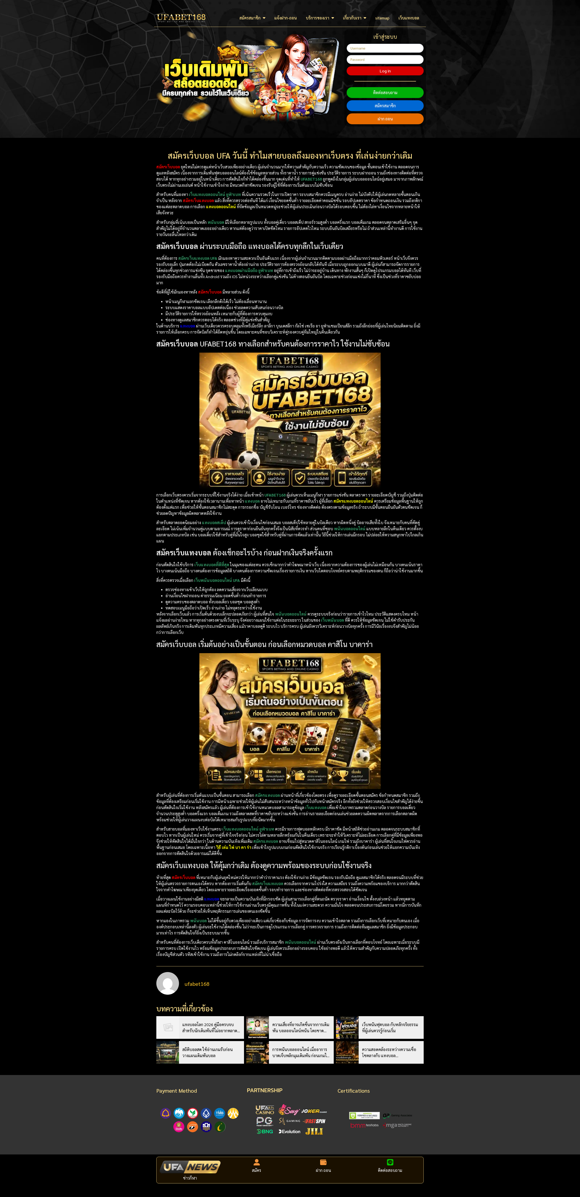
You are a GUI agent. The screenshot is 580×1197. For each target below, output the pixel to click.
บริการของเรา (317, 17)
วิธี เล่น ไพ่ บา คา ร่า (233, 847)
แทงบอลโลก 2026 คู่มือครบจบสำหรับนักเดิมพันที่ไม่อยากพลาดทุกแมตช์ (209, 1028)
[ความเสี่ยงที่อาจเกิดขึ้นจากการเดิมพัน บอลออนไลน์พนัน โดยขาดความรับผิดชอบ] (257, 1027)
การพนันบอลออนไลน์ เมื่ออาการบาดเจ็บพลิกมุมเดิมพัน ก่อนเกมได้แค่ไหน (300, 1052)
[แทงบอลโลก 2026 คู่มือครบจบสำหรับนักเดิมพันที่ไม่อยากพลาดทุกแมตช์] (167, 1027)
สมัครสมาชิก (250, 17)
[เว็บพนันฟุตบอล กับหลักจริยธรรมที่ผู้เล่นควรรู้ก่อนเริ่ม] (347, 1027)
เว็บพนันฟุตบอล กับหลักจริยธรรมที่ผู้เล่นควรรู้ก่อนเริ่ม (390, 1027)
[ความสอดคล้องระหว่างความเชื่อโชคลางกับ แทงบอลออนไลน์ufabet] (347, 1052)
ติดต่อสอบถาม (385, 92)
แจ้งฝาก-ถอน (285, 17)
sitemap (382, 17)
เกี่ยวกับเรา (352, 17)
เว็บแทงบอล (409, 17)
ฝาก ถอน (385, 118)
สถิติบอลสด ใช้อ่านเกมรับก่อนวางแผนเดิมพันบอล (207, 1052)
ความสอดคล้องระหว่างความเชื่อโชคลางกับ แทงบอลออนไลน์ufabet (389, 1052)
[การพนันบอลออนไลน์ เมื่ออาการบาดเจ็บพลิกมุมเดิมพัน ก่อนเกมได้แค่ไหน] (257, 1052)
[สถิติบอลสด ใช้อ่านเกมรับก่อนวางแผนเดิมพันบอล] (167, 1052)
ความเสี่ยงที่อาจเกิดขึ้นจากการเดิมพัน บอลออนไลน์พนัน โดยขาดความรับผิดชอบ (300, 1028)
